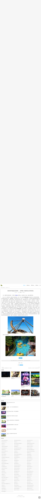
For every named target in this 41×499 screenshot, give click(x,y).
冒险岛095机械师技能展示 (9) (5, 440)
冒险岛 (24, 285)
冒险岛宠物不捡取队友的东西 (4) (30, 485)
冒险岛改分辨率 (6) (16, 452)
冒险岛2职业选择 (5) (29, 463)
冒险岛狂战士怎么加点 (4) (29, 488)
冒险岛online (2, 285)
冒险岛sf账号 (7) (3, 443)
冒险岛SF (37, 285)
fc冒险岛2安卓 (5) (3, 471)
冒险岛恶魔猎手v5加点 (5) (17, 471)
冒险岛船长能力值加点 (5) (29, 466)
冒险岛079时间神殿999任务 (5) (30, 471)
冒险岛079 (28, 285)
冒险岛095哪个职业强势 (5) (4, 468)
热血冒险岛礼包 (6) (29, 452)
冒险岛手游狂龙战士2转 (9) (30, 440)
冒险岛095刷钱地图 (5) (29, 468)
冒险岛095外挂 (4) (29, 477)
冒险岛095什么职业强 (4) (29, 474)
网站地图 (23, 496)
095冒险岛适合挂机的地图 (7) (5, 446)
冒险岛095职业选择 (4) (16, 485)
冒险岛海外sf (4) (3, 485)
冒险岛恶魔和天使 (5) (16, 460)
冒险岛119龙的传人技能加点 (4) (5, 477)
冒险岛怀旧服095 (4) (4, 488)
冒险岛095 (32, 285)
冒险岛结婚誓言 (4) (4, 480)
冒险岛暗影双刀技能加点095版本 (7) (31, 443)
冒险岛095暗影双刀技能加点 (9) (17, 440)
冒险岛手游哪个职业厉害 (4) (30, 483)
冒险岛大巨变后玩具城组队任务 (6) (30, 449)
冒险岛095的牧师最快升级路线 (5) (5, 463)
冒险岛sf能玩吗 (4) (16, 483)
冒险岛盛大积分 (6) (4, 449)
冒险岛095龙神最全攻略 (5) (4, 460)
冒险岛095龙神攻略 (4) (16, 474)
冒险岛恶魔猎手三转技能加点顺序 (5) (5, 457)
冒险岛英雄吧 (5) (3, 469)
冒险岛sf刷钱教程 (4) (4, 491)
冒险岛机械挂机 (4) (16, 477)
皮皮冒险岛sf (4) (3, 474)
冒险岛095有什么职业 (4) (16, 480)
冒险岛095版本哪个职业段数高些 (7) (18, 443)
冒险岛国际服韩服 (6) (29, 454)
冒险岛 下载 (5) (28, 469)
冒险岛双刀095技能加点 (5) (17, 468)
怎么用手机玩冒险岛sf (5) (29, 457)
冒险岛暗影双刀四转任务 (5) (17, 466)
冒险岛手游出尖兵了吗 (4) (29, 480)
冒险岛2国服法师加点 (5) (4, 466)
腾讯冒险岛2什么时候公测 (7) (30, 446)
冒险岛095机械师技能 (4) (16, 488)
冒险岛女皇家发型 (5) (16, 463)
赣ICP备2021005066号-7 (20, 495)
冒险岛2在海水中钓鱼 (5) (16, 469)
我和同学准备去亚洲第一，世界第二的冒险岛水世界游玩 (20, 290)
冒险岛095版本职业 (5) (29, 460)
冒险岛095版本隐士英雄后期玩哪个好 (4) (6, 483)
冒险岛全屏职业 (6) (4, 452)
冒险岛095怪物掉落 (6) (4, 454)
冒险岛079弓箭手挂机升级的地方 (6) (18, 454)
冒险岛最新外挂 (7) (16, 446)
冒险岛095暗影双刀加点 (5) (17, 457)
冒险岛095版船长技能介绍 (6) (17, 449)
